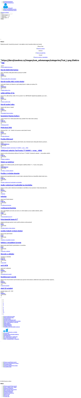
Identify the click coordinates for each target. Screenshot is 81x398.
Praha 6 (2, 109)
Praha (2, 213)
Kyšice (2, 98)
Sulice (2, 224)
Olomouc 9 (3, 86)
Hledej (2, 18)
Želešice (3, 282)
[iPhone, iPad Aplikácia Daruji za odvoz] (5, 375)
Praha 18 (3, 121)
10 (3, 312)
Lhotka (2, 74)
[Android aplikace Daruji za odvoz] (5, 370)
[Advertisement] (40, 29)
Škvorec (3, 190)
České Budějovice (5, 144)
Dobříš (2, 132)
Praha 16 (3, 259)
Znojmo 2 (3, 293)
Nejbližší (2, 65)
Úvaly (2, 236)
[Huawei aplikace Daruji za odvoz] (5, 379)
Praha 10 (3, 178)
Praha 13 (3, 155)
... (3, 306)
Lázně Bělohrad (4, 167)
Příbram (3, 270)
